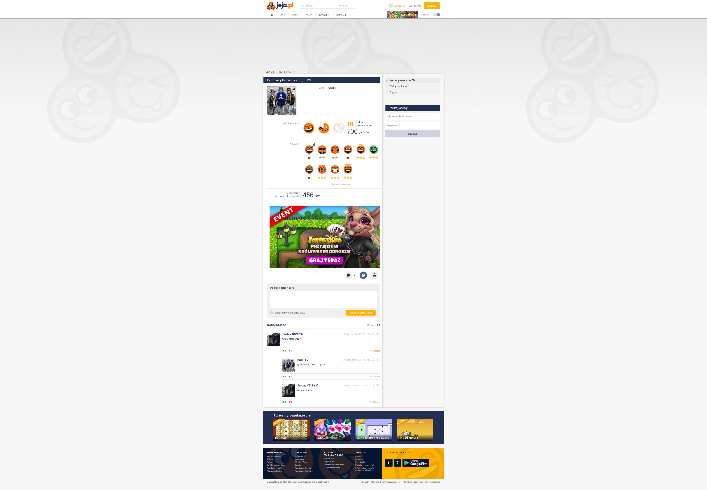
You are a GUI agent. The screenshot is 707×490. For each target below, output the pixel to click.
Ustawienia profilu (332, 467)
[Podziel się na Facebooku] (363, 275)
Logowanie (329, 462)
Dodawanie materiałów (334, 464)
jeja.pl (270, 72)
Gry (282, 15)
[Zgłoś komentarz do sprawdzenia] (374, 334)
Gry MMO (301, 452)
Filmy (309, 15)
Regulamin (360, 462)
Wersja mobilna (274, 456)
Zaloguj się (399, 6)
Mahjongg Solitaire (275, 471)
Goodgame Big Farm (304, 471)
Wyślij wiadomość (399, 86)
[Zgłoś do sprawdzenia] (374, 275)
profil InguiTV (286, 72)
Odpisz (376, 351)
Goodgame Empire (303, 468)
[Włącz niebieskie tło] (438, 14)
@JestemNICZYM (306, 364)
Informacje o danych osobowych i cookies (364, 469)
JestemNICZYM (293, 334)
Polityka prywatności (364, 465)
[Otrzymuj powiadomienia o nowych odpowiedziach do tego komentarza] (378, 385)
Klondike (298, 465)
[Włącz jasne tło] (433, 14)
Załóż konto (415, 6)
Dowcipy (324, 15)
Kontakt (358, 456)
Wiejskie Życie (301, 462)
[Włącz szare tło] (435, 14)
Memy (295, 15)
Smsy (269, 462)
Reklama (359, 459)
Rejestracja (329, 459)
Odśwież (371, 325)
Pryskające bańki (274, 468)
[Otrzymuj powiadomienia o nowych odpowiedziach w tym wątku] (378, 334)
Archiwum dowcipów (276, 465)
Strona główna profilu (402, 80)
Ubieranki (341, 15)
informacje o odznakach (341, 184)
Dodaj (431, 5)
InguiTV (303, 360)
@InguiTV (302, 390)
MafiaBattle (299, 459)
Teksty (270, 459)
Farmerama (300, 456)
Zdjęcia (393, 92)
